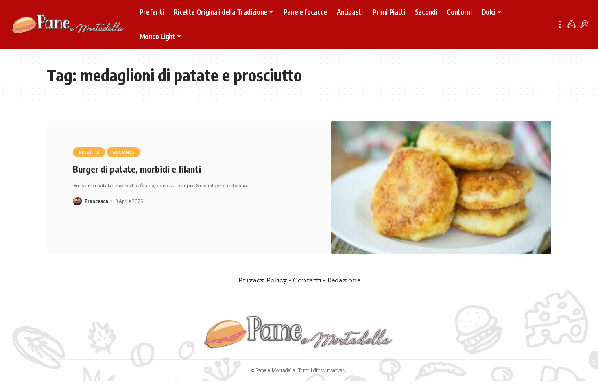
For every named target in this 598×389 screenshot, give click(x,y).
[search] (584, 24)
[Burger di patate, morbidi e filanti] (441, 187)
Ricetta (89, 152)
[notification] (571, 24)
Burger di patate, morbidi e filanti (137, 169)
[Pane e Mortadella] (68, 24)
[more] (559, 24)
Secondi (123, 152)
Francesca (96, 201)
